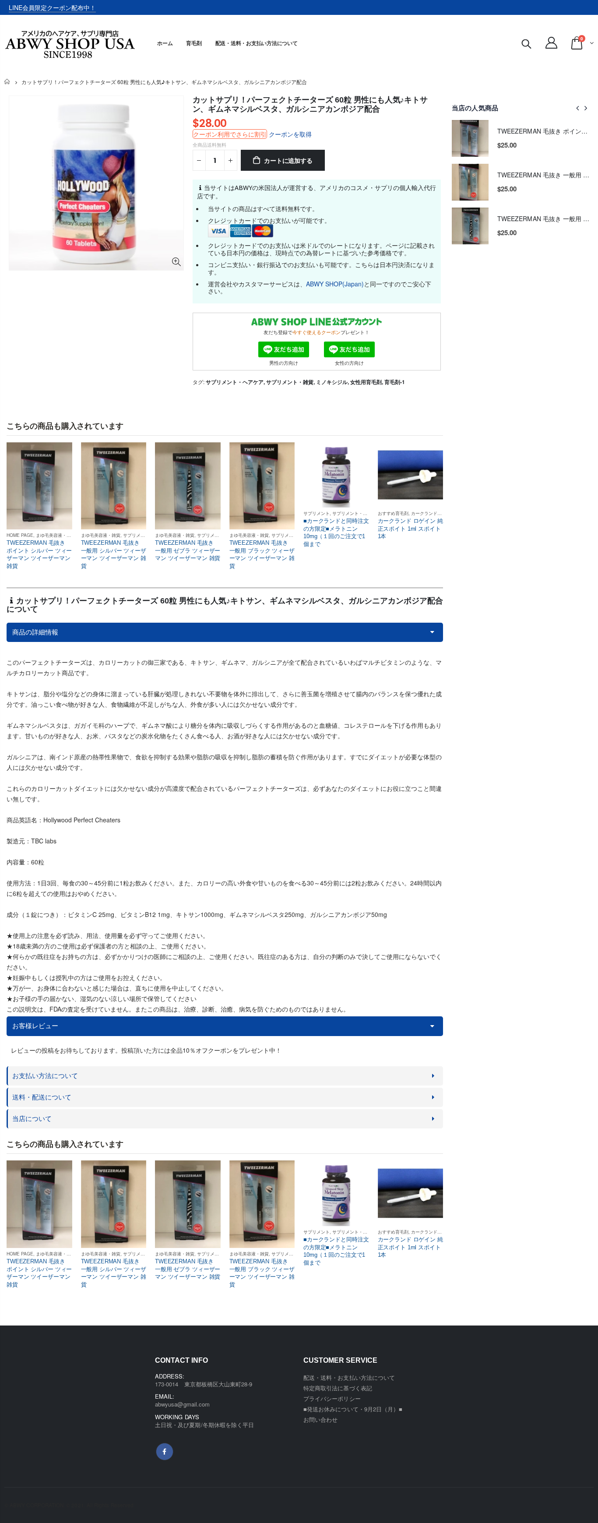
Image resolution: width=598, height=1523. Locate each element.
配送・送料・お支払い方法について (349, 1377)
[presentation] (578, 107)
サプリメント (136, 535)
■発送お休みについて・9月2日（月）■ (352, 1409)
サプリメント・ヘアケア (356, 513)
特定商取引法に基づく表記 (337, 1388)
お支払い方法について (45, 1075)
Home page (20, 535)
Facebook (164, 1451)
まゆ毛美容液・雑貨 (55, 535)
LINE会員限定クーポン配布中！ (52, 7)
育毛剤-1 (394, 382)
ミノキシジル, (333, 382)
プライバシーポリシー (332, 1398)
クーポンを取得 (290, 134)
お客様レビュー (35, 1025)
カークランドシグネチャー (437, 513)
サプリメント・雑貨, (291, 382)
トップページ (7, 82)
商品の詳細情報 (35, 632)
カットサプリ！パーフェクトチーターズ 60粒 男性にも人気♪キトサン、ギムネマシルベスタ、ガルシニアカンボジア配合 (310, 104)
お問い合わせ (320, 1419)
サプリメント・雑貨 (216, 535)
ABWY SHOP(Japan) (335, 283)
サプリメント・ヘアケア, (236, 382)
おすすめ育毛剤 (393, 513)
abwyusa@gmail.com (182, 1404)
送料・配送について (41, 1097)
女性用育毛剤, (367, 382)
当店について (32, 1118)
